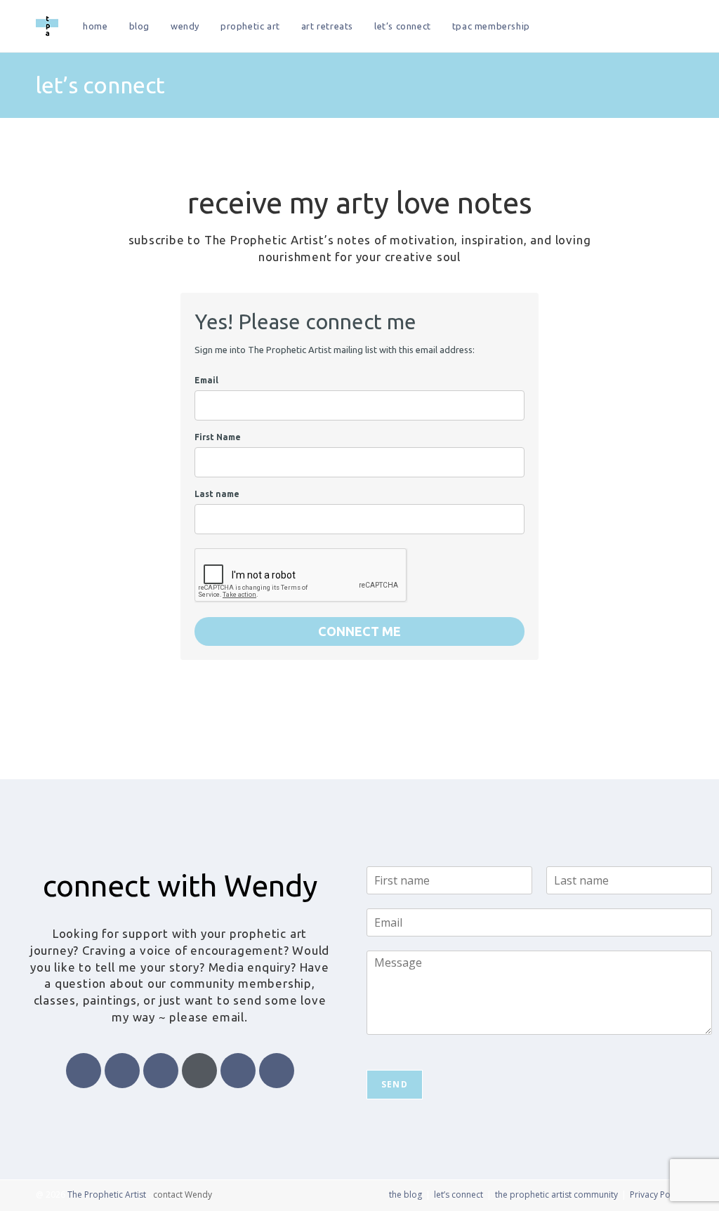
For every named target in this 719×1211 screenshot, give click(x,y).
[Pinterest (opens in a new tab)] (603, 26)
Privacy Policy (656, 1194)
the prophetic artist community (556, 1194)
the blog (405, 1194)
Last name (216, 493)
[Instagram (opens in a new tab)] (622, 26)
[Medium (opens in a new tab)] (679, 26)
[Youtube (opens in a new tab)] (660, 26)
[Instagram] (199, 1070)
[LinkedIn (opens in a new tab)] (641, 26)
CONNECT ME (359, 631)
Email (206, 380)
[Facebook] (83, 1070)
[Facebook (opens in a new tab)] (584, 26)
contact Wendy (182, 1194)
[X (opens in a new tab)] (565, 26)
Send (394, 1084)
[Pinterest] (238, 1070)
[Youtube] (160, 1070)
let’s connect (458, 1194)
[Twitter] (122, 1070)
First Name (217, 437)
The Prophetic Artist (106, 1194)
